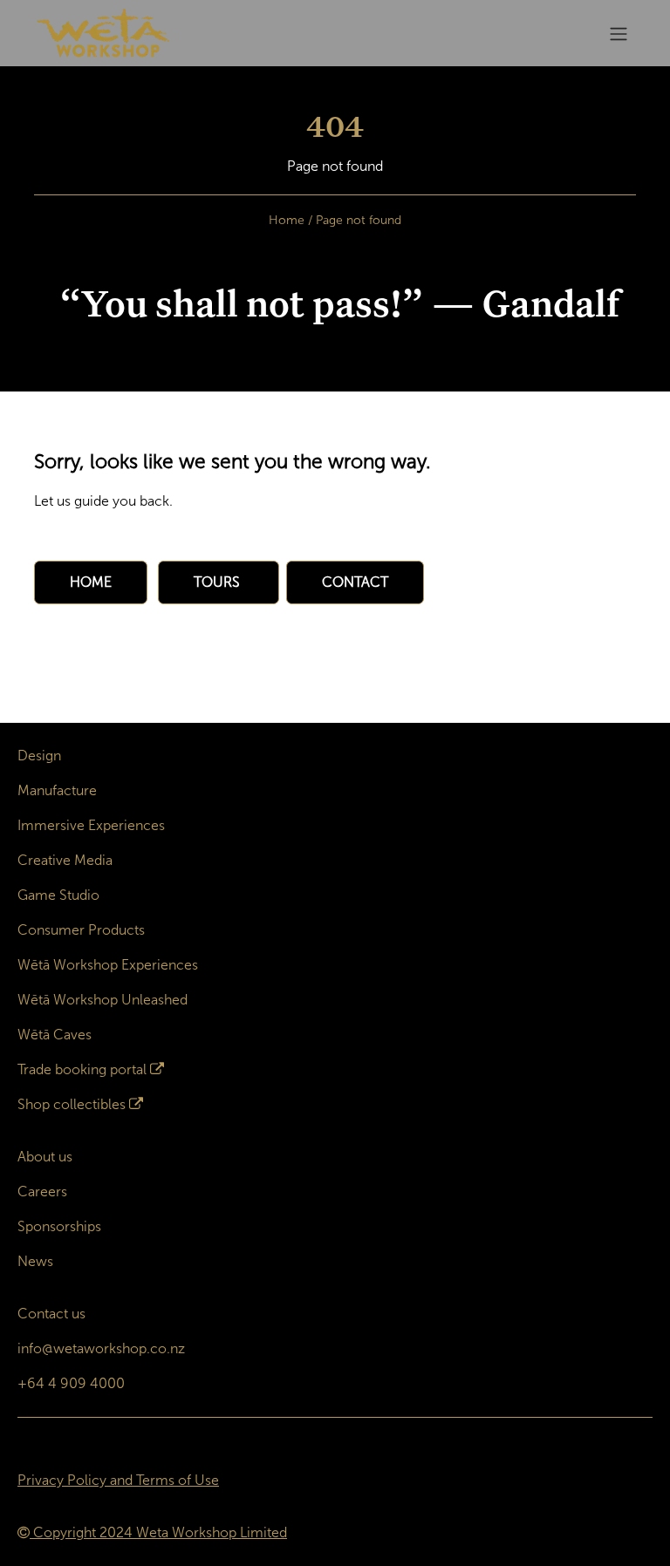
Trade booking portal (82, 1069)
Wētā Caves (54, 1034)
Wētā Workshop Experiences (107, 965)
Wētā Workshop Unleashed (102, 999)
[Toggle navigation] (618, 33)
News (35, 1261)
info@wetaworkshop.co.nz (101, 1348)
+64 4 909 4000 (71, 1383)
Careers (42, 1191)
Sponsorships (59, 1226)
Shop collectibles (71, 1104)
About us (44, 1156)
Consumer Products (81, 930)
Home (286, 220)
